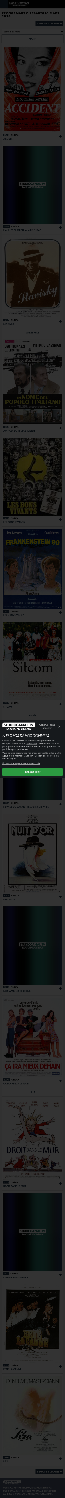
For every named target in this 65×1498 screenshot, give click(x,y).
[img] (59, 726)
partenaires (31, 743)
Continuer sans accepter (47, 726)
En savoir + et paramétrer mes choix (21, 763)
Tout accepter (33, 771)
